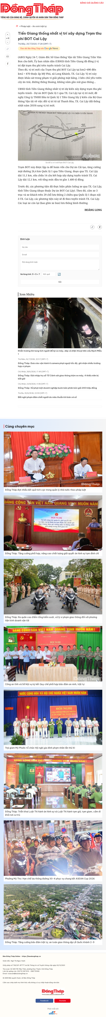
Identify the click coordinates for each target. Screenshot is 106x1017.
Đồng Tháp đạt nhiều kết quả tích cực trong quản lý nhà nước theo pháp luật (45, 489)
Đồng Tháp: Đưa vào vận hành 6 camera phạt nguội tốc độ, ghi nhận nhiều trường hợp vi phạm (59, 365)
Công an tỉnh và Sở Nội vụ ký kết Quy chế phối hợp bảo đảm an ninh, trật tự (44, 684)
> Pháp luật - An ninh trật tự (33, 26)
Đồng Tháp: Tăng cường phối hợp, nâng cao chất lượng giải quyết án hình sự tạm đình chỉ (52, 553)
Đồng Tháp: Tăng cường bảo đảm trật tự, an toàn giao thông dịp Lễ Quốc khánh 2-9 (49, 942)
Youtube (62, 1001)
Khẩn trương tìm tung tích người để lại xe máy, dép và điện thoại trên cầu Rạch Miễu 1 (60, 352)
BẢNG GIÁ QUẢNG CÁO (92, 3)
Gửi (59, 282)
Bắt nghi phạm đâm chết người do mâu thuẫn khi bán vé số (47, 397)
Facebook (44, 1001)
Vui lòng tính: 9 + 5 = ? (30, 274)
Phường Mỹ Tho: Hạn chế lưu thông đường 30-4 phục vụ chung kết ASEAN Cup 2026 (50, 878)
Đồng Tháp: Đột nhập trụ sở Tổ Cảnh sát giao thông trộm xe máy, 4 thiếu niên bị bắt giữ (58, 377)
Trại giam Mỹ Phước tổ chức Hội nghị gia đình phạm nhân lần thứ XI (40, 747)
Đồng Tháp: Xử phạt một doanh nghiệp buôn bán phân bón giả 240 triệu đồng (57, 388)
